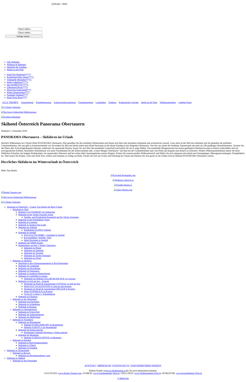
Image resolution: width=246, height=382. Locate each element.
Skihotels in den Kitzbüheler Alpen (34, 220)
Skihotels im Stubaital (33, 250)
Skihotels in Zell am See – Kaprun (33, 281)
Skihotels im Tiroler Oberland (37, 255)
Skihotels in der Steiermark (25, 299)
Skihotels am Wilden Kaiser (30, 243)
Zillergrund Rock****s (17, 87)
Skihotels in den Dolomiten (25, 361)
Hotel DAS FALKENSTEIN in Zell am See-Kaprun (47, 286)
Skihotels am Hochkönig (29, 268)
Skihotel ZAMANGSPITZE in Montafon (42, 337)
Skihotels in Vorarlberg (23, 319)
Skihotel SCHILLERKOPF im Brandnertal (43, 325)
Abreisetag (11, 32)
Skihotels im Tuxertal (33, 253)
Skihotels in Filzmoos (28, 296)
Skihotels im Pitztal (32, 248)
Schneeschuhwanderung (65, 102)
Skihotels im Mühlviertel (29, 317)
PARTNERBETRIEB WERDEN (146, 365)
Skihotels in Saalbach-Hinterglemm (34, 273)
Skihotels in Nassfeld (27, 348)
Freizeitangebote (85, 102)
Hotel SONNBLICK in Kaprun (38, 291)
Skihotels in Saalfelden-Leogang (32, 276)
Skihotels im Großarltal (28, 266)
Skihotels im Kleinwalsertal (30, 330)
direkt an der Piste (149, 102)
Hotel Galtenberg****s (17, 82)
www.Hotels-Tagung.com (69, 373)
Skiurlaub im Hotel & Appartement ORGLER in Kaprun (49, 289)
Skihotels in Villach (27, 345)
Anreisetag (11, 29)
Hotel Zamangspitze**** (18, 92)
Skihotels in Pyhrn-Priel (29, 312)
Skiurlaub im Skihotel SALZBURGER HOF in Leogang (49, 278)
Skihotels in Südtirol (16, 358)
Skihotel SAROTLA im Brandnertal (40, 327)
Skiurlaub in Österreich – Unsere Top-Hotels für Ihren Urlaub (34, 207)
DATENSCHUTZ (120, 365)
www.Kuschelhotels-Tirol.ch (189, 373)
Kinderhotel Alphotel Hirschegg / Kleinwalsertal (45, 332)
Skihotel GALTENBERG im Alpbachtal (36, 212)
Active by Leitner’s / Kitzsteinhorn (39, 294)
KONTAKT (90, 365)
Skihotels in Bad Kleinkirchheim (33, 343)
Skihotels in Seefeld (27, 232)
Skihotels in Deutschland (18, 350)
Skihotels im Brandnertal (29, 322)
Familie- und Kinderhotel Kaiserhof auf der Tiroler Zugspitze (51, 217)
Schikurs (112, 102)
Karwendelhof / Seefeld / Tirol (37, 237)
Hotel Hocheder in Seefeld (36, 240)
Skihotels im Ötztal (32, 258)
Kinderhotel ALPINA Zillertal (37, 230)
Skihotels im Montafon (28, 335)
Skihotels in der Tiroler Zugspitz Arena (35, 214)
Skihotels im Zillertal (27, 227)
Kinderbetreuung (43, 102)
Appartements (27, 102)
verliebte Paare (185, 102)
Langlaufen (101, 102)
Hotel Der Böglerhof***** (19, 74)
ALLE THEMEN (10, 102)
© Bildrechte (123, 378)
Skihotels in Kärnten (22, 340)
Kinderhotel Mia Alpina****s (20, 77)
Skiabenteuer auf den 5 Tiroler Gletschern (37, 245)
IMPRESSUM (104, 365)
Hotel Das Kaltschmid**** (19, 90)
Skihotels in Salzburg (22, 261)
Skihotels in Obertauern (28, 271)
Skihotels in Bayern (21, 353)
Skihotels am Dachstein (28, 302)
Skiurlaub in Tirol (20, 209)
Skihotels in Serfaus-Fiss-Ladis (32, 225)
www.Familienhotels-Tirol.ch (106, 373)
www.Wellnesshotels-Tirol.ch (147, 373)
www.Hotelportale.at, (116, 370)
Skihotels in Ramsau (27, 307)
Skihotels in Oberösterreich (25, 309)
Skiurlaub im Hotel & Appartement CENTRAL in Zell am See (52, 284)
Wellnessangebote (168, 102)
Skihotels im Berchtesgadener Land (34, 355)
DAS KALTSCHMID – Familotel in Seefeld (44, 235)
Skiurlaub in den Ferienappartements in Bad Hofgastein (43, 263)
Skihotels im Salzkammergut (31, 314)
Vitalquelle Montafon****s (19, 79)
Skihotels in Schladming (29, 304)
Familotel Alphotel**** (17, 95)
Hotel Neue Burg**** (17, 97)
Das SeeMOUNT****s (17, 85)
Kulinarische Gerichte (129, 102)
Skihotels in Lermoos (27, 222)
